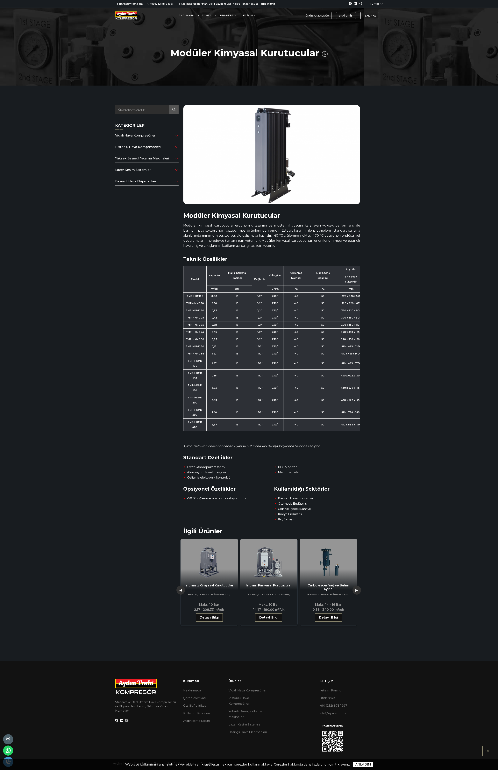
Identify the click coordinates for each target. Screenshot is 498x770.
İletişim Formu (330, 690)
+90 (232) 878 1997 (161, 3)
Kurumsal (205, 15)
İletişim (247, 15)
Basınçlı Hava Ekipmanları (135, 181)
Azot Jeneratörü (329, 585)
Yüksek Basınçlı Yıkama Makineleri (142, 158)
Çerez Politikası (194, 698)
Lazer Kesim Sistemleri (133, 170)
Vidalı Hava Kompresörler (248, 690)
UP (487, 751)
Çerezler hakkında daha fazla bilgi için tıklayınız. (312, 764)
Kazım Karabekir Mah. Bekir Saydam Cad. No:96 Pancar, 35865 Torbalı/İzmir (227, 3)
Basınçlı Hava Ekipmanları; (209, 594)
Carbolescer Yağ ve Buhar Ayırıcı (269, 587)
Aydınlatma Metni (196, 721)
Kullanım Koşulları (196, 713)
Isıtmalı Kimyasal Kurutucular (209, 585)
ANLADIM (363, 764)
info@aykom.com (131, 3)
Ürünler (226, 15)
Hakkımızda (192, 690)
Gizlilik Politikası (195, 705)
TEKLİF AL (369, 15)
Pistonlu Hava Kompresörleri (138, 147)
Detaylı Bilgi (209, 617)
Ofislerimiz (327, 698)
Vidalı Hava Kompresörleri (135, 135)
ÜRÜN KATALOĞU (317, 15)
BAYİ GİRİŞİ (346, 15)
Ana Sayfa (186, 15)
